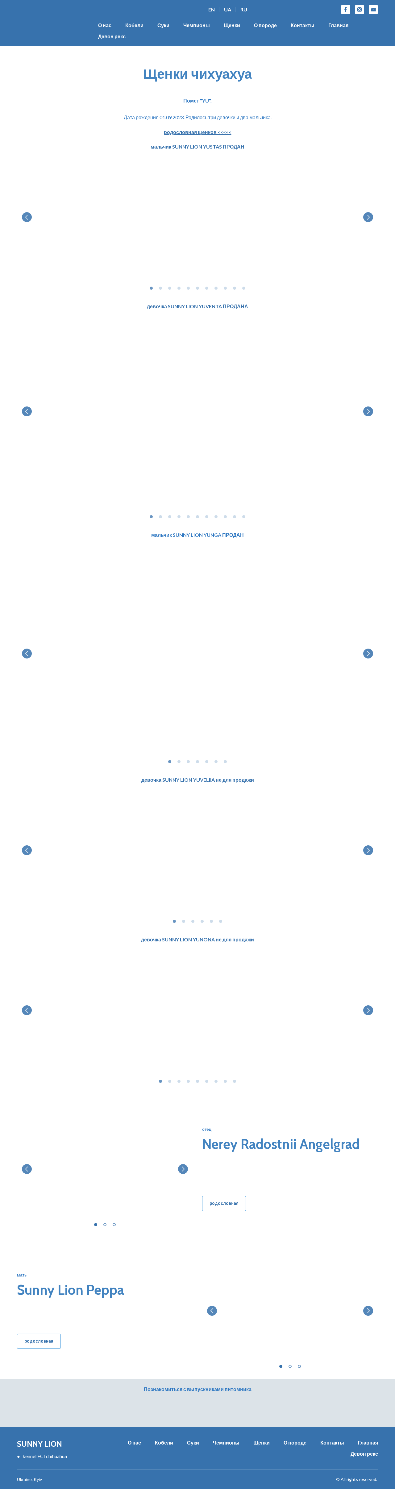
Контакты (302, 25)
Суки (163, 25)
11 (243, 288)
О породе (265, 25)
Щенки (232, 25)
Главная (338, 25)
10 (234, 288)
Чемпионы (196, 25)
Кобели (134, 25)
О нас (104, 25)
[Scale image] (197, 217)
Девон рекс (112, 36)
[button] (345, 9)
